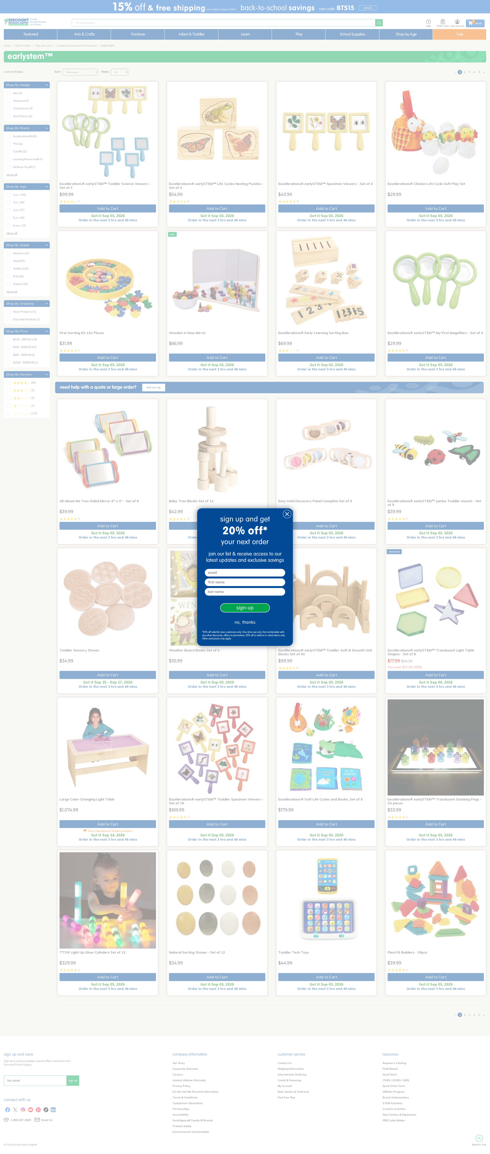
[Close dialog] (287, 514)
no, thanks (245, 622)
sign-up (245, 608)
